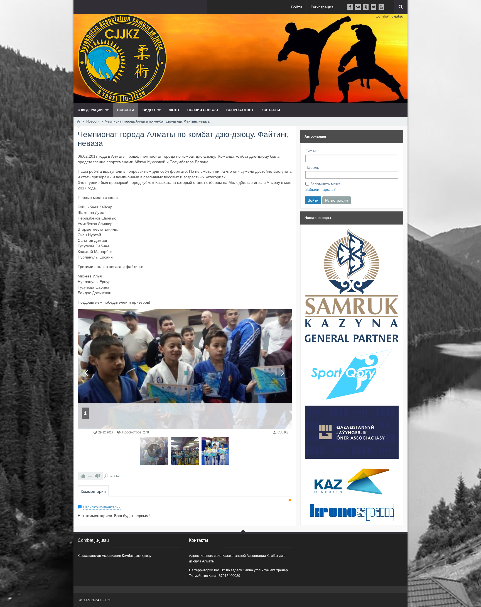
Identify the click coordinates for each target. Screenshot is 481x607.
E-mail (310, 151)
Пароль (312, 167)
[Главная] (78, 121)
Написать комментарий (102, 507)
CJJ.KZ (115, 475)
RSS (289, 500)
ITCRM (105, 600)
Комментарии (93, 491)
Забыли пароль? (320, 189)
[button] (283, 317)
